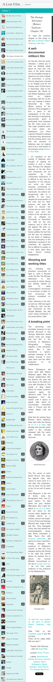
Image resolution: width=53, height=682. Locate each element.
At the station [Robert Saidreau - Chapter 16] (20, 68)
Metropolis (9, 443)
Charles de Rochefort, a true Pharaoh (17, 189)
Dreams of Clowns (12, 223)
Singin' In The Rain (12, 639)
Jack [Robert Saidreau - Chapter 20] (17, 44)
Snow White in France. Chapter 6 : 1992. (18, 258)
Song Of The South (12, 495)
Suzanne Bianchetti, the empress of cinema (19, 200)
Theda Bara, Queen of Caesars (15, 298)
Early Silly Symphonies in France (16, 27)
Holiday (8, 668)
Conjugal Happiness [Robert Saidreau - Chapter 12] (22, 91)
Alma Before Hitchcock (13, 229)
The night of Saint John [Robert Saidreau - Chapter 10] (23, 102)
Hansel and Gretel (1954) (14, 21)
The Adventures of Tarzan (14, 373)
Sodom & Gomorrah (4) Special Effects (18, 587)
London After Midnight (13, 448)
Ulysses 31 (9, 414)
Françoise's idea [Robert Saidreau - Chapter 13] (20, 85)
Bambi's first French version (15, 212)
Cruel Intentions (11, 621)
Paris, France (43, 652)
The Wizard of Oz (11, 454)
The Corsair (10, 385)
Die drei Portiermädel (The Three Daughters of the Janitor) (24, 345)
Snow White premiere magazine (16, 362)
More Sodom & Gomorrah (14, 656)
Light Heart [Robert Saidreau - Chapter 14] (19, 79)
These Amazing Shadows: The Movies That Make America (24, 627)
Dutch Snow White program (15, 396)
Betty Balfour (10, 316)
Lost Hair (9, 581)
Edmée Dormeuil (35, 659)
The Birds (9, 183)
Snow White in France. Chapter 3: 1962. (18, 275)
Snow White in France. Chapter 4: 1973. (18, 269)
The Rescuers (10, 368)
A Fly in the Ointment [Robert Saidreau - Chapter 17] (22, 62)
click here (40, 43)
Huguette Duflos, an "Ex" (14, 177)
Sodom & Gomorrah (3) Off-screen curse (19, 616)
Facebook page (34, 633)
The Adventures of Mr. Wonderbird (17, 166)
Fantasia (8, 662)
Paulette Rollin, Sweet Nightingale (16, 327)
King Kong (9, 604)
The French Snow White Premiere (16, 679)
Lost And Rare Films (12, 570)
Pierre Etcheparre (39, 662)
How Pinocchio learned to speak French (18, 304)
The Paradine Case (12, 518)
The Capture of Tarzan (13, 529)
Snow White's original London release (17, 218)
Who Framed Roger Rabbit (14, 552)
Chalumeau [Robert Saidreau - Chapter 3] (19, 143)
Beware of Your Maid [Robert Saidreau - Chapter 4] (22, 137)
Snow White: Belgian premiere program (18, 194)
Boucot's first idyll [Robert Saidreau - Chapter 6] (21, 125)
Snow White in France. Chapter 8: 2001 (18, 246)
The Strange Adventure (39, 669)
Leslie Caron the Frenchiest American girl (19, 610)
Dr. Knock (9, 171)
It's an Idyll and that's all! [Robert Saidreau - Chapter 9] (23, 108)
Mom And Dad (11, 598)
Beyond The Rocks (12, 512)
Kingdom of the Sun (12, 460)
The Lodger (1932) (12, 633)
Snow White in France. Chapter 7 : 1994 (18, 252)
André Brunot (42, 656)
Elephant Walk (10, 420)
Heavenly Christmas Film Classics (16, 477)
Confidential (10, 546)
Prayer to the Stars (11, 402)
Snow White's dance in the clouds (16, 321)
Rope (8, 564)
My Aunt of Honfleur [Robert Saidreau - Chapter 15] (22, 73)
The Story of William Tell (14, 541)
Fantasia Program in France (14, 408)
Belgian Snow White (12, 673)
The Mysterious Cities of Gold (15, 500)
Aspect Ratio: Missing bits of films (17, 650)
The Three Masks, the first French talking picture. (21, 310)
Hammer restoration (12, 645)
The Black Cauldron (12, 535)
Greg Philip (42, 649)
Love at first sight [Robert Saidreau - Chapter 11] (21, 96)
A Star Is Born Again (12, 558)
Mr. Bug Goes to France (13, 16)
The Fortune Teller (11, 356)
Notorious (9, 593)
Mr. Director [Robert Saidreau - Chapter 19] (19, 50)
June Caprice (10, 391)
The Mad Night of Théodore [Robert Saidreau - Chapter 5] (24, 131)
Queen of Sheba (11, 466)
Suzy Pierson (43, 666)
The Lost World (11, 293)
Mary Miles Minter (12, 333)
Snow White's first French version (16, 437)
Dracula (8, 483)
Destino (8, 471)
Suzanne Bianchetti (36, 538)
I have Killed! (10, 160)
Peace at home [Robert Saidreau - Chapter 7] (19, 119)
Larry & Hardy (10, 489)
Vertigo (8, 506)
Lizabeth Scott (10, 523)
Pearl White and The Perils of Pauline (17, 425)
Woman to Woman (11, 350)
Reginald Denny (11, 339)
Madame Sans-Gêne (12, 431)
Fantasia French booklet (13, 379)
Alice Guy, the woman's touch (15, 575)
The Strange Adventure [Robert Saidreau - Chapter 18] (23, 56)
